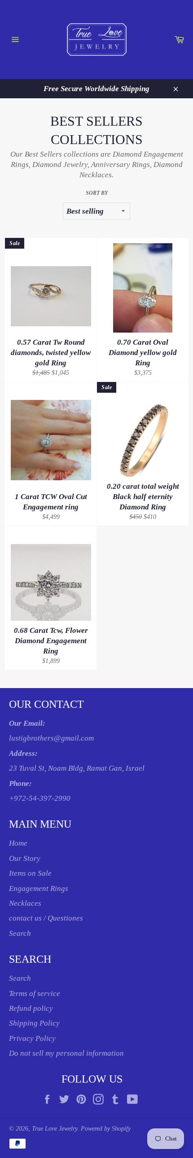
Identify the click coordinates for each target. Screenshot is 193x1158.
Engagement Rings (38, 888)
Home (18, 843)
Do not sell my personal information (66, 1053)
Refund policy (31, 1008)
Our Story (24, 858)
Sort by (97, 193)
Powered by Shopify (106, 1128)
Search (20, 933)
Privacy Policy (32, 1038)
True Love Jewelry (54, 1128)
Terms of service (34, 993)
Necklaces (25, 903)
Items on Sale (30, 873)
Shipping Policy (34, 1023)
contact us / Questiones (46, 918)
